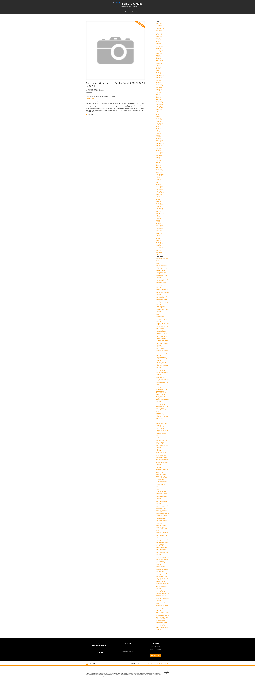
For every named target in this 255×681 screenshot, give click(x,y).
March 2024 (158, 72)
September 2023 (160, 75)
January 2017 (159, 169)
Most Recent (159, 34)
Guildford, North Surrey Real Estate (97, 90)
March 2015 (158, 203)
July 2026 (158, 38)
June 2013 (158, 237)
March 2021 (158, 118)
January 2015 (159, 206)
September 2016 (160, 174)
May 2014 (158, 220)
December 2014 (159, 208)
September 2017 (160, 155)
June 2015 (158, 198)
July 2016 (158, 177)
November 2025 (159, 50)
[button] (97, 652)
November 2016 (159, 170)
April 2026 (158, 43)
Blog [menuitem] (136, 11)
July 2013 (158, 235)
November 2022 (159, 85)
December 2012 (159, 247)
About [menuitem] (139, 11)
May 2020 (158, 126)
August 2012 (159, 254)
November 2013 (159, 228)
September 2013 (160, 232)
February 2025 (159, 60)
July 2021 (158, 111)
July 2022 (158, 90)
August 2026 (159, 36)
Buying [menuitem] (125, 11)
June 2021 (158, 113)
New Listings (159, 25)
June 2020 (158, 124)
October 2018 (159, 141)
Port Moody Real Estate (161, 500)
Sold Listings (159, 30)
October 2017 (159, 153)
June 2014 (158, 218)
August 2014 (159, 215)
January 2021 (159, 121)
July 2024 (158, 65)
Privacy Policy (151, 663)
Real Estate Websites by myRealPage (161, 663)
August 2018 (159, 145)
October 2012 (159, 250)
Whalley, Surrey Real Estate (162, 615)
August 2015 (159, 194)
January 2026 (159, 48)
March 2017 (158, 165)
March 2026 (158, 45)
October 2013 (159, 230)
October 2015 (159, 191)
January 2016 (159, 187)
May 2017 (158, 162)
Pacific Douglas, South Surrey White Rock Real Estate (161, 493)
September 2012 (160, 252)
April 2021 (158, 116)
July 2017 (158, 158)
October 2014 (159, 211)
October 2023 (159, 73)
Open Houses (159, 26)
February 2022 (159, 99)
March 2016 (158, 184)
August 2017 (159, 157)
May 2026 (158, 41)
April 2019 (158, 136)
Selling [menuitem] (131, 11)
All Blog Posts (159, 23)
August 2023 (159, 77)
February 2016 (159, 186)
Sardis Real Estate (160, 527)
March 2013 (158, 242)
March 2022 (158, 97)
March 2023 (158, 82)
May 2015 (158, 199)
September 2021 (160, 107)
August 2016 (159, 175)
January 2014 (159, 226)
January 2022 (159, 101)
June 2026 (158, 40)
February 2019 (159, 140)
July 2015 (158, 196)
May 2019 (158, 135)
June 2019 (158, 133)
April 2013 (158, 240)
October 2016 (159, 172)
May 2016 (158, 181)
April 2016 (158, 182)
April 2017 (158, 164)
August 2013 (159, 233)
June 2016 (158, 179)
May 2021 (158, 114)
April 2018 (158, 148)
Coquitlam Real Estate (161, 357)
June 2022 (158, 92)
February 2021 (159, 119)
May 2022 (158, 94)
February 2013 (159, 243)
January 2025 (159, 62)
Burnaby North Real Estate (162, 299)
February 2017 (159, 167)
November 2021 (159, 104)
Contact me (155, 655)
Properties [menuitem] (119, 11)
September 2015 (160, 192)
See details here (90, 98)
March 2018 (158, 150)
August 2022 (159, 89)
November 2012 (159, 249)
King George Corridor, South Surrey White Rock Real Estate (162, 445)
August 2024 (159, 63)
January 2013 (159, 245)
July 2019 (158, 131)
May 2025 (158, 55)
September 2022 (160, 87)
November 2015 (159, 189)
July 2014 (158, 216)
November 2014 (159, 209)
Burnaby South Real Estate (162, 301)
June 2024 (158, 67)
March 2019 (158, 138)
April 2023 (158, 80)
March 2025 (158, 58)
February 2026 (159, 46)
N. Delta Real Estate (160, 479)
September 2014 (160, 213)
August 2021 (159, 109)
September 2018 (160, 143)
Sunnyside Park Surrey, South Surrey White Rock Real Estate (162, 578)
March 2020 (158, 128)
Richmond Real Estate (161, 518)
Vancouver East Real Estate (162, 593)
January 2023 (159, 84)
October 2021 (159, 106)
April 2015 (158, 201)
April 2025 (158, 57)
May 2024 (158, 68)
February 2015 (159, 204)
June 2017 (158, 160)
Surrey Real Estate (160, 581)
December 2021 (159, 102)
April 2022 (158, 96)
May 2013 (158, 238)
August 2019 (159, 130)
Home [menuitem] (114, 11)
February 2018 (159, 152)
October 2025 (159, 51)
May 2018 (158, 147)
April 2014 (158, 221)
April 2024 (158, 70)
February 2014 (159, 225)
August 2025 (159, 53)
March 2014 (158, 223)
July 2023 (158, 79)
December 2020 (159, 123)
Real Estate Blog (160, 28)
